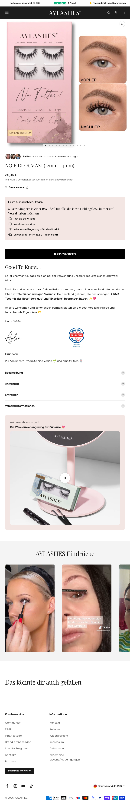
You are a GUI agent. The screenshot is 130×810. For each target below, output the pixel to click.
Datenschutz (58, 748)
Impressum (56, 742)
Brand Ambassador (18, 742)
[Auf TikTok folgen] (31, 786)
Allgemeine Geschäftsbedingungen (64, 757)
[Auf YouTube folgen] (23, 786)
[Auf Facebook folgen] (7, 786)
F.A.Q (8, 729)
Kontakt (10, 755)
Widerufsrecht (58, 735)
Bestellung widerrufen (19, 770)
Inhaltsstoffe (13, 735)
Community (12, 722)
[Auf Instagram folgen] (15, 786)
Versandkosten (27, 179)
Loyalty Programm (17, 748)
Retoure (10, 761)
